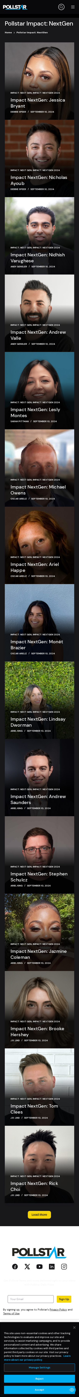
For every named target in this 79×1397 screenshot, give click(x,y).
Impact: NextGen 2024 (46, 92)
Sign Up (64, 1299)
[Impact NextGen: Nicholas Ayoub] (39, 158)
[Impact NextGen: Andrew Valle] (39, 313)
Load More (39, 1215)
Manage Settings (39, 1367)
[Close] (74, 1327)
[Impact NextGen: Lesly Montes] (39, 390)
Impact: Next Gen (21, 92)
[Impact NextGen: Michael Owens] (39, 468)
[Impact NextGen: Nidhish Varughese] (39, 236)
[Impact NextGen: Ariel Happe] (39, 545)
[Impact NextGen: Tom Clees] (39, 1087)
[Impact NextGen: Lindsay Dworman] (39, 700)
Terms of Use (11, 1313)
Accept (39, 1389)
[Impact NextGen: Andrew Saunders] (39, 777)
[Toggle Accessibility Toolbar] (72, 1390)
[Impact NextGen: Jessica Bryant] (39, 81)
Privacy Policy (58, 1309)
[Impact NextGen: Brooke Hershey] (39, 1009)
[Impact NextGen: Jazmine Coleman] (39, 932)
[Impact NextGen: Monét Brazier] (39, 622)
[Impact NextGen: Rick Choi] (39, 1164)
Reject (39, 1378)
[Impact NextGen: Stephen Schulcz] (39, 855)
